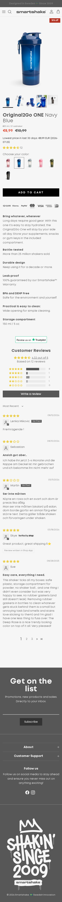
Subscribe (31, 722)
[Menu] (4, 12)
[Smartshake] (31, 12)
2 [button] (26, 639)
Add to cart (31, 192)
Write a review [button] (31, 394)
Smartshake (22, 895)
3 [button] (32, 639)
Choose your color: (16, 154)
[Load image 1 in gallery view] (31, 55)
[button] (11, 147)
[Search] (11, 12)
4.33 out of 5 (40, 357)
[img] (11, 416)
